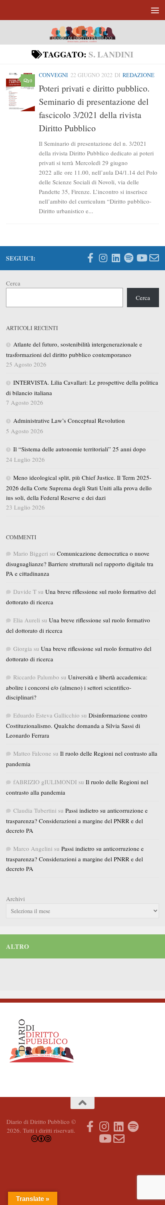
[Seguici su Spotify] (128, 258)
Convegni (53, 75)
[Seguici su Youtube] (141, 258)
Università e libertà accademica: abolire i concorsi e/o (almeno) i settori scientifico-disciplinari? (76, 687)
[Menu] (155, 10)
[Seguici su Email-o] (154, 258)
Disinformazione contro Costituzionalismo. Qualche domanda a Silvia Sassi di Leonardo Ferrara (76, 725)
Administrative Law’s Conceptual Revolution (69, 420)
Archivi (15, 899)
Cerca (13, 283)
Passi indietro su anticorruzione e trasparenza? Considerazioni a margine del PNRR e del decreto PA (77, 820)
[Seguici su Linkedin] (116, 258)
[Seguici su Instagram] (103, 258)
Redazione (139, 75)
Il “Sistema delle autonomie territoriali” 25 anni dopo (79, 449)
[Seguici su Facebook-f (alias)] (90, 258)
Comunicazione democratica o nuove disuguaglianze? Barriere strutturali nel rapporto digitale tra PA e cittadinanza (79, 563)
